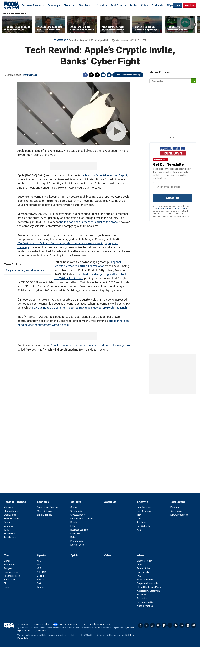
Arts (139, 529)
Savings (8, 522)
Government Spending (48, 507)
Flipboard (164, 625)
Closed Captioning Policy (149, 587)
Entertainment (144, 507)
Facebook (85, 74)
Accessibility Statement (148, 591)
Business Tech (11, 572)
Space (7, 587)
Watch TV (190, 5)
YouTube (158, 625)
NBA (39, 564)
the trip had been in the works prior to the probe (88, 222)
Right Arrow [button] (194, 24)
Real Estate (117, 5)
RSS (175, 625)
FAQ (139, 576)
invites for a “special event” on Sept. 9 (104, 175)
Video (144, 5)
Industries (75, 533)
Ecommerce (60, 40)
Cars (139, 518)
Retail (73, 537)
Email (109, 74)
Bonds (73, 522)
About (141, 555)
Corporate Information (148, 583)
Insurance (8, 526)
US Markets (76, 511)
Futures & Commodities (82, 518)
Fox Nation (142, 598)
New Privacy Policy (41, 624)
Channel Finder (144, 561)
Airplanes (141, 522)
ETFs (72, 526)
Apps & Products (145, 606)
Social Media (10, 564)
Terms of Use (179, 208)
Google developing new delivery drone (25, 270)
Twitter (91, 74)
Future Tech (9, 579)
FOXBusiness (30, 75)
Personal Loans (11, 518)
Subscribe (172, 198)
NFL (39, 561)
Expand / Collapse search (170, 5)
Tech (133, 5)
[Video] (74, 113)
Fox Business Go (145, 602)
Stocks (73, 507)
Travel (140, 514)
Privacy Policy (164, 208)
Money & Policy (44, 511)
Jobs (139, 564)
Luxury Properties (179, 514)
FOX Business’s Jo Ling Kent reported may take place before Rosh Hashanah (79, 307)
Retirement (9, 533)
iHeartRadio (193, 625)
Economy (53, 5)
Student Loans (11, 511)
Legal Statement (40, 630)
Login (177, 5)
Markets (69, 5)
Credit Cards (10, 514)
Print (103, 74)
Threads (97, 74)
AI (5, 583)
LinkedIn (170, 625)
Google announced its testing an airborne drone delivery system (90, 345)
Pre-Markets (76, 541)
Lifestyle (99, 5)
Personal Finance (32, 5)
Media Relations (145, 579)
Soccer (40, 579)
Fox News (141, 594)
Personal (174, 507)
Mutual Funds (77, 544)
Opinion (75, 555)
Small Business (44, 514)
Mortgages (9, 507)
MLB (39, 568)
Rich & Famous (144, 511)
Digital (7, 561)
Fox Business (11, 5)
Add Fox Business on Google (129, 75)
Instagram (152, 625)
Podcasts (157, 5)
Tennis (40, 587)
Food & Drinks (143, 526)
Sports (41, 555)
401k (6, 529)
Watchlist (85, 5)
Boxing (40, 576)
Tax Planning (10, 537)
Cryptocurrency (78, 514)
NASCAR (41, 572)
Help (83, 624)
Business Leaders (79, 529)
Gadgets (8, 568)
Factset (97, 628)
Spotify (187, 625)
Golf (39, 583)
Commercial (176, 511)
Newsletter (181, 625)
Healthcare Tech (12, 576)
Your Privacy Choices (67, 624)
